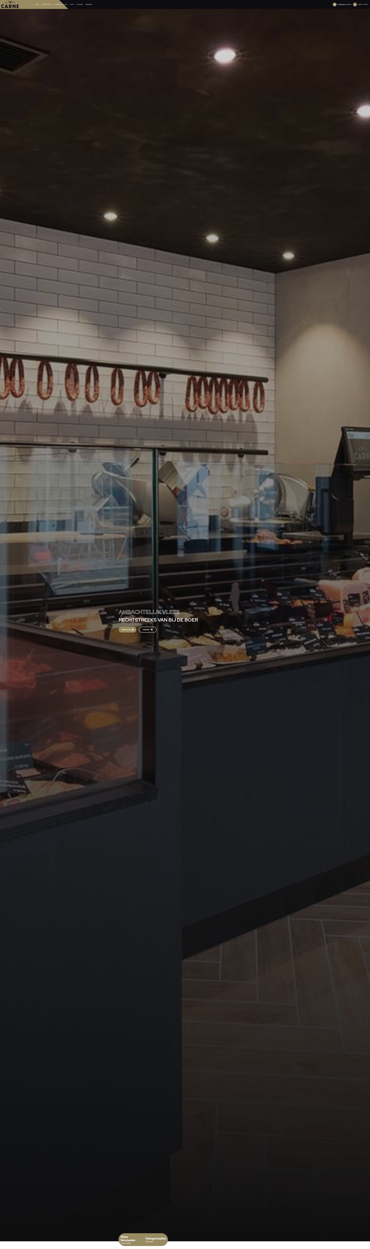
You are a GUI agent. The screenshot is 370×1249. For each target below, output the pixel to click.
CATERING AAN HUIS (60, 4)
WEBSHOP (89, 4)
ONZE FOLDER (126, 629)
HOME (37, 4)
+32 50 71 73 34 (362, 4)
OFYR (72, 4)
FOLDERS (80, 4)
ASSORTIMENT (46, 4)
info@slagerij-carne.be (344, 4)
